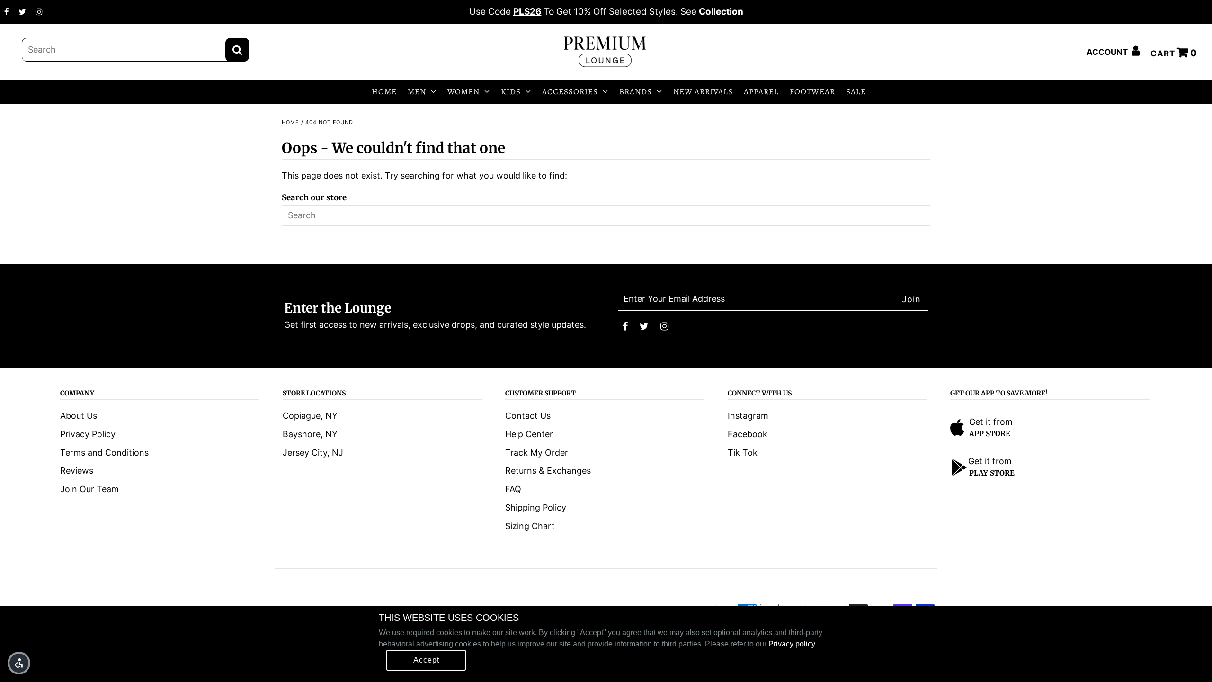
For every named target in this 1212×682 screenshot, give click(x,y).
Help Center (529, 434)
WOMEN (463, 91)
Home (290, 122)
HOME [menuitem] (384, 91)
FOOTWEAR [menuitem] (812, 91)
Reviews (76, 471)
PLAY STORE (992, 472)
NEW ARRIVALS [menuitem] (703, 91)
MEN (417, 91)
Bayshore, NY (310, 434)
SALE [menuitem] (856, 91)
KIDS (511, 91)
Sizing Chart (530, 526)
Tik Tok (743, 453)
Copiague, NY (310, 416)
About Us (78, 416)
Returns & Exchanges (548, 471)
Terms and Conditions (104, 453)
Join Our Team (89, 489)
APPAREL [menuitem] (761, 91)
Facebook (747, 434)
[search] (135, 50)
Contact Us (528, 416)
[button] (19, 663)
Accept (426, 660)
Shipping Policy (535, 507)
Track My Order (536, 453)
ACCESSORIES (570, 91)
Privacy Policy (88, 434)
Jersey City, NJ (313, 453)
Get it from (991, 422)
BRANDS (635, 91)
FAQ (513, 489)
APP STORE (989, 433)
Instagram (748, 416)
